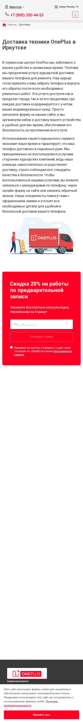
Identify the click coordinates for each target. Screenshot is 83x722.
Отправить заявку (41, 336)
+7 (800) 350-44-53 (26, 15)
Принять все (41, 714)
